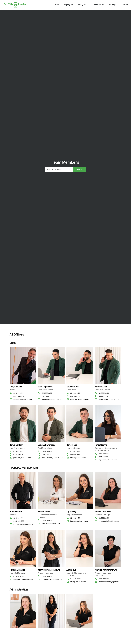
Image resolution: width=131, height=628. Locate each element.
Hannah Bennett (17, 570)
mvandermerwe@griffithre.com (110, 582)
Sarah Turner (44, 512)
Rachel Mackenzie (103, 512)
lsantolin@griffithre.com (79, 399)
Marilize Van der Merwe (106, 570)
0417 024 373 (75, 396)
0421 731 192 (103, 457)
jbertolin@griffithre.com (22, 457)
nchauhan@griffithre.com (109, 399)
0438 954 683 (18, 521)
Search (79, 169)
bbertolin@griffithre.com (23, 524)
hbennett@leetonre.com (23, 579)
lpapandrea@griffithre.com (52, 399)
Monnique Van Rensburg (49, 570)
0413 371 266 (75, 454)
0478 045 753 (18, 454)
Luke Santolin (72, 387)
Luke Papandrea (45, 387)
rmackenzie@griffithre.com (109, 521)
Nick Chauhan (101, 387)
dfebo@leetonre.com (78, 457)
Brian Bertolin (16, 512)
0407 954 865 (18, 396)
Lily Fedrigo (71, 512)
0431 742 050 (47, 454)
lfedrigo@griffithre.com (79, 521)
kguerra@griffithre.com (108, 460)
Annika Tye (71, 570)
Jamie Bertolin (16, 445)
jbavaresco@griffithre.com (52, 457)
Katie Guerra (101, 445)
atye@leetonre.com (78, 582)
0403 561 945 (104, 396)
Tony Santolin (16, 387)
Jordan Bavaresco (46, 445)
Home (57, 5)
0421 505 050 (47, 396)
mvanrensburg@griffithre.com (53, 579)
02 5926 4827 (18, 576)
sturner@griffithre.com (51, 523)
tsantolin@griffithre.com (22, 399)
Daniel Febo (71, 445)
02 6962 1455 (18, 393)
